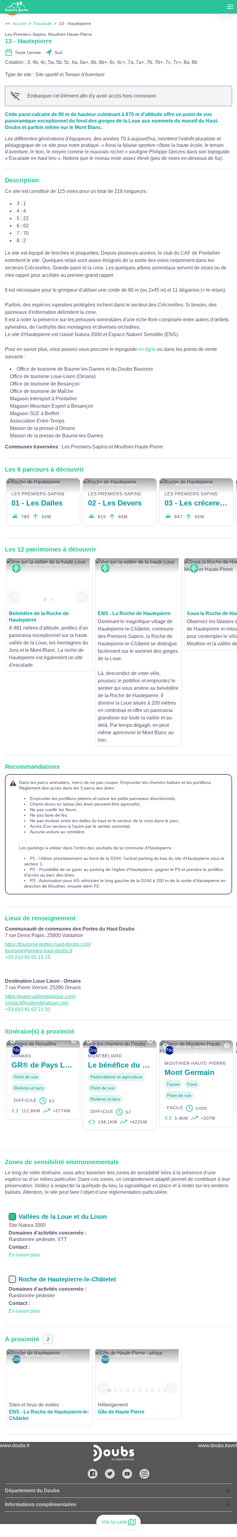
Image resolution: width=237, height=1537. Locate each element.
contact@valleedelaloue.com (37, 928)
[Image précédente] (13, 583)
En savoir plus (24, 1179)
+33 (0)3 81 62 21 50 (27, 934)
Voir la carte (114, 1522)
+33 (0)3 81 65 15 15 (27, 882)
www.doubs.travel (217, 1370)
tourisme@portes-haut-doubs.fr (39, 875)
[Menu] (230, 6)
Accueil (19, 23)
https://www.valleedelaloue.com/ (40, 921)
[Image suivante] (82, 583)
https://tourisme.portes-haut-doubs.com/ (48, 869)
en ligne (147, 349)
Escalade (43, 23)
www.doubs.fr (15, 1370)
